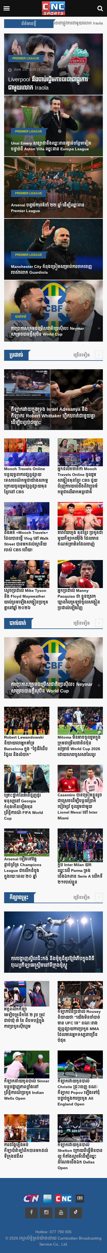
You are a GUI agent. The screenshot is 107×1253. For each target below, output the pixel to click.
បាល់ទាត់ (20, 317)
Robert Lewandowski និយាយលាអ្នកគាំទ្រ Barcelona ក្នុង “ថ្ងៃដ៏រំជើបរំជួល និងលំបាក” (26, 746)
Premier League (25, 58)
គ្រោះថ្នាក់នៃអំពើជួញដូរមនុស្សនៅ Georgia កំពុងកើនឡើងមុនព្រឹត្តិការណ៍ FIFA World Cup (23, 807)
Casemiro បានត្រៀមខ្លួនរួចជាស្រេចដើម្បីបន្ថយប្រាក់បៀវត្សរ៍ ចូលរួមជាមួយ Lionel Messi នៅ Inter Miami (80, 807)
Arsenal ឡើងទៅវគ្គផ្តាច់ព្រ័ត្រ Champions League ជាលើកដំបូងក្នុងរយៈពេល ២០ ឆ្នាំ (22, 868)
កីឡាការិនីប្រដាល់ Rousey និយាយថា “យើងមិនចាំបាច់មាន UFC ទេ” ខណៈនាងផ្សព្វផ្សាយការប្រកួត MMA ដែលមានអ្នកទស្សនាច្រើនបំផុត (79, 1026)
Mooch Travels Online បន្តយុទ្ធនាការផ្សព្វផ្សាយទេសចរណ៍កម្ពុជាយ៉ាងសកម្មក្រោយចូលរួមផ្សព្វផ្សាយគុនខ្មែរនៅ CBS (26, 480)
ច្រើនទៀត (82, 355)
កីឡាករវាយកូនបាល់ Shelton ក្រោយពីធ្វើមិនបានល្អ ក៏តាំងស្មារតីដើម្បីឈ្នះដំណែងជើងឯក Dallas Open (80, 1156)
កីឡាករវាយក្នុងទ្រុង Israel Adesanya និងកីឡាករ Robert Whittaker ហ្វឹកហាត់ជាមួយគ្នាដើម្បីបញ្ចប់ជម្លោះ (53, 416)
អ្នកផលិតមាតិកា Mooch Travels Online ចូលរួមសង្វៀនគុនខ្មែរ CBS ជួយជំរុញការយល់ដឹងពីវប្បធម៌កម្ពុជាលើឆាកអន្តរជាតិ (78, 480)
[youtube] (61, 1212)
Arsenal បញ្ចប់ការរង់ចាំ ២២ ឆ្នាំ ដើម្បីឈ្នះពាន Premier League (48, 208)
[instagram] (46, 1212)
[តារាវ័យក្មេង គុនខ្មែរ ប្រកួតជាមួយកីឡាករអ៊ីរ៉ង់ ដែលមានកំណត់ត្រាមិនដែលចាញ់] (80, 517)
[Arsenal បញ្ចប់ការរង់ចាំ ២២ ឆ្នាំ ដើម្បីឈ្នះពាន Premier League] (53, 188)
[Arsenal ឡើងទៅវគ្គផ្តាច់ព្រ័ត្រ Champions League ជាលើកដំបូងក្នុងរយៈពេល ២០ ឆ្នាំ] (26, 843)
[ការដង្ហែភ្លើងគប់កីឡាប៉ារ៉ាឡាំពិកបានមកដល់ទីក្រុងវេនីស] (26, 1129)
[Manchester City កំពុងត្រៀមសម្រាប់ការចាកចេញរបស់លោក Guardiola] (53, 250)
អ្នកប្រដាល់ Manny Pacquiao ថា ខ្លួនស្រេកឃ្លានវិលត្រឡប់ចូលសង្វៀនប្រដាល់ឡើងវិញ (79, 599)
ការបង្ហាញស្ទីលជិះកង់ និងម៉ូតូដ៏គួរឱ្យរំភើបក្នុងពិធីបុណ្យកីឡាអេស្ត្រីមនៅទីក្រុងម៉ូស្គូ (52, 962)
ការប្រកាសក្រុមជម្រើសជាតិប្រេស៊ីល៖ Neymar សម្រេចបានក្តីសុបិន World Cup (47, 331)
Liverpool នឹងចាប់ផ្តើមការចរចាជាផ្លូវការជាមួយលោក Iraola (48, 84)
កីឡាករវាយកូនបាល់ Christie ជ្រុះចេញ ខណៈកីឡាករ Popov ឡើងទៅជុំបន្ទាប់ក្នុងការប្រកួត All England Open (79, 1093)
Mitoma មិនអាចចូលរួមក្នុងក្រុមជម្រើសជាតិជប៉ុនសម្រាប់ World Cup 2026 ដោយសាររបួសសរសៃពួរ (79, 746)
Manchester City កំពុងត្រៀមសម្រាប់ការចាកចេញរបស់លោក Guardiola (51, 269)
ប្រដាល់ (16, 355)
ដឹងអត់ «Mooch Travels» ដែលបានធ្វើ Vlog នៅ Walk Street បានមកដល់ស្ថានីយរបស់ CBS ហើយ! (26, 541)
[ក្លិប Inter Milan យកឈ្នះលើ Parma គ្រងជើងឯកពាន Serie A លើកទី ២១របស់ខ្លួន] (80, 846)
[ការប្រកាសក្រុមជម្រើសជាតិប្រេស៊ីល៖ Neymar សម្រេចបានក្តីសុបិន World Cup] (53, 312)
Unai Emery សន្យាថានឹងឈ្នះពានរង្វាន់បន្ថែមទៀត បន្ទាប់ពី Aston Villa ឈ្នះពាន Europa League (51, 146)
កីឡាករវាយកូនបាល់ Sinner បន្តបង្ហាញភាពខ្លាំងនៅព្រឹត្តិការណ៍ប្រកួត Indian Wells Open (26, 1090)
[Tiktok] (76, 1212)
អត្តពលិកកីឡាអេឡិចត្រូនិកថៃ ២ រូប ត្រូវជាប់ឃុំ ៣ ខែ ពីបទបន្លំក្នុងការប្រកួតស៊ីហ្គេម (24, 1018)
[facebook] (31, 1212)
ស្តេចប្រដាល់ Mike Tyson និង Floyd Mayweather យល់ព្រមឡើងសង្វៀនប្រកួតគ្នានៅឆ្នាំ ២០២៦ (26, 599)
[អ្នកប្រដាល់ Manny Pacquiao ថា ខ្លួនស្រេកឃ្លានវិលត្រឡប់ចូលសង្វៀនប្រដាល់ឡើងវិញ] (80, 575)
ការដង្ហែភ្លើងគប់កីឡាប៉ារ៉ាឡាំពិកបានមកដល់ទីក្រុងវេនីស (26, 1150)
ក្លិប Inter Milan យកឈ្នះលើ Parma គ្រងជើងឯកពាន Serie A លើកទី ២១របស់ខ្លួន (80, 873)
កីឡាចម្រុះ (19, 897)
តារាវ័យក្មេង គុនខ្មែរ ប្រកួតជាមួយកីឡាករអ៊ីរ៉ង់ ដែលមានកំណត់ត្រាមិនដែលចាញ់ (80, 538)
